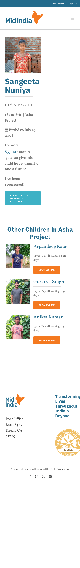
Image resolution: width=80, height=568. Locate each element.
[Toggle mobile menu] (72, 18)
